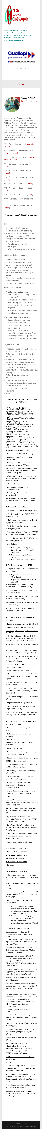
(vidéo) (7, 166)
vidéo (30, 184)
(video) (7, 173)
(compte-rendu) (11, 153)
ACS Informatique (22, 1124)
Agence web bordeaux (28, 1126)
